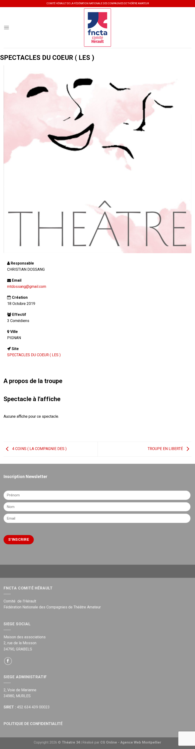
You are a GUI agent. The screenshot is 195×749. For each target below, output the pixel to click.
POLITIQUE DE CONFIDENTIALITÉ (33, 723)
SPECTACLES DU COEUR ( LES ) (34, 355)
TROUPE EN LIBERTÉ (166, 449)
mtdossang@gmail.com (26, 286)
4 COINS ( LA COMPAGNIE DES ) (39, 449)
